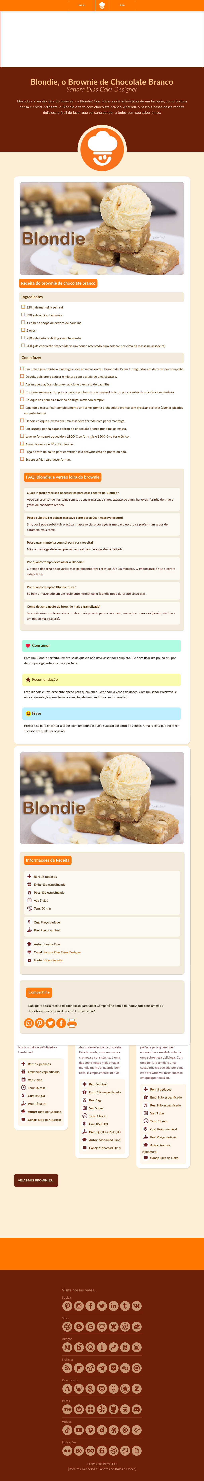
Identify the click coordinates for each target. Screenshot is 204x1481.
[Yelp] (102, 1413)
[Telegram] (102, 1372)
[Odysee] (114, 1434)
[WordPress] (125, 1330)
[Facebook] (90, 1310)
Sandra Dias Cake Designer (62, 952)
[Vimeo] (90, 1434)
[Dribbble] (114, 1454)
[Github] (114, 1413)
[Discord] (137, 1413)
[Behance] (79, 1454)
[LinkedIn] (114, 1310)
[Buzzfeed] (114, 1351)
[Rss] (67, 1372)
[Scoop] (125, 1351)
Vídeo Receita (53, 960)
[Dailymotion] (102, 1434)
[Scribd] (90, 1392)
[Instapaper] (102, 1351)
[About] (67, 1413)
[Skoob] (125, 1413)
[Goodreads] (114, 1392)
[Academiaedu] (67, 1392)
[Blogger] (79, 1330)
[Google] (90, 1330)
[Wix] (114, 1330)
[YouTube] (79, 1434)
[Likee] (137, 1434)
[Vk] (137, 1310)
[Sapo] (137, 1330)
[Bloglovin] (79, 1351)
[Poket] (114, 1372)
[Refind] (137, 1372)
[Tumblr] (125, 1310)
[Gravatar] (79, 1413)
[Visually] (137, 1351)
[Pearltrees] (125, 1392)
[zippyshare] (137, 1392)
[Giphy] (137, 1454)
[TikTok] (67, 1434)
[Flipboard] (79, 1372)
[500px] (90, 1454)
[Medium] (67, 1351)
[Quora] (90, 1351)
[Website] (67, 1330)
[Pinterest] (67, 1310)
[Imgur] (125, 1454)
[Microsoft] (90, 1413)
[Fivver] (102, 1454)
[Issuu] (102, 1392)
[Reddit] (90, 1372)
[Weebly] (102, 1330)
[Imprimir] (72, 1023)
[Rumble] (125, 1434)
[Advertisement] (102, 39)
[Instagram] (79, 1310)
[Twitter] (102, 1310)
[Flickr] (67, 1454)
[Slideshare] (79, 1392)
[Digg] (125, 1372)
